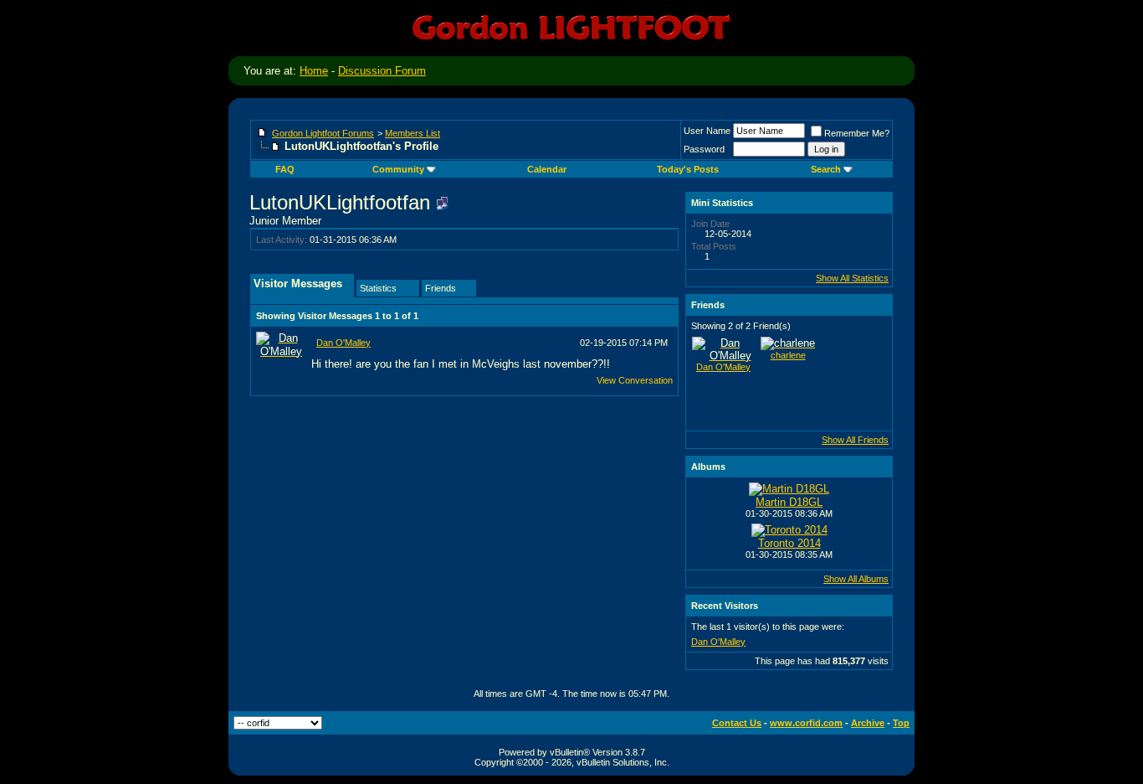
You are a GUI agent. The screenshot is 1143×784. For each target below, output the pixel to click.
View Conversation (635, 380)
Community (398, 169)
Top (901, 723)
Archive (867, 723)
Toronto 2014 (789, 543)
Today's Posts (688, 169)
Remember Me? (856, 133)
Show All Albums (856, 579)
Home (314, 70)
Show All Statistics (852, 278)
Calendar (546, 169)
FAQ (285, 169)
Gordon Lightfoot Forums (323, 133)
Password (704, 149)
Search (826, 169)
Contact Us (736, 723)
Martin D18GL (789, 502)
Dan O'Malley (343, 343)
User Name (707, 131)
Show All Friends (855, 440)
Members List (412, 133)
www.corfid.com (806, 723)
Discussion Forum (382, 70)
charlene (788, 355)
